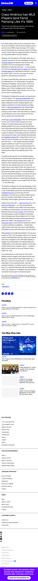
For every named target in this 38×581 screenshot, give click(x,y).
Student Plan (5, 429)
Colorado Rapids (7, 63)
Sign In (4, 455)
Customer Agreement (7, 550)
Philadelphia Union (7, 193)
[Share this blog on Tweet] (9, 293)
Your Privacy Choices (7, 561)
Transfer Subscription (8, 463)
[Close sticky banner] (36, 569)
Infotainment (5, 435)
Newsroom (5, 481)
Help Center (5, 525)
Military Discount (7, 427)
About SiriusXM (6, 476)
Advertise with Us (7, 486)
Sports (10, 10)
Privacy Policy (5, 553)
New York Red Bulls (8, 205)
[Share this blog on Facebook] (2, 293)
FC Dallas (24, 69)
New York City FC (25, 203)
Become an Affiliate (7, 484)
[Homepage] (7, 3)
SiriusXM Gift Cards (7, 507)
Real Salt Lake (15, 69)
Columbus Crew (6, 223)
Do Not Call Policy (6, 558)
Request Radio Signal (8, 465)
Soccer (4, 10)
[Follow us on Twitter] (2, 537)
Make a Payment (7, 460)
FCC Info (3, 566)
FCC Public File (5, 564)
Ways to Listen (6, 502)
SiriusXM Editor (10, 32)
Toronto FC (8, 233)
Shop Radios (5, 432)
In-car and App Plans (8, 422)
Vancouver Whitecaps (22, 98)
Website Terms (5, 547)
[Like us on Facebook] (2, 532)
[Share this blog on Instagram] (6, 293)
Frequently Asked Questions (10, 522)
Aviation (4, 440)
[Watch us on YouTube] (2, 539)
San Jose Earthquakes (13, 120)
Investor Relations (7, 478)
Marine (4, 437)
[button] (36, 3)
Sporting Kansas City (14, 107)
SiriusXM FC (14, 276)
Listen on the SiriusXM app (19, 578)
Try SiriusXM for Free (8, 424)
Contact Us (5, 520)
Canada (4, 509)
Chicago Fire (21, 221)
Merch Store (5, 504)
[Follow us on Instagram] (2, 535)
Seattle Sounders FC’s (11, 137)
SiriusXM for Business (8, 445)
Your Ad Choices (5, 555)
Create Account (6, 458)
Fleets (3, 442)
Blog (3, 499)
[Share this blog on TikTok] (12, 293)
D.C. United (19, 212)
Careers (4, 489)
